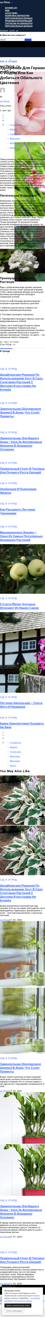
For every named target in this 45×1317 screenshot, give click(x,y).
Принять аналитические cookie (18, 1305)
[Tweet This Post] (25, 735)
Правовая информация (18, 21)
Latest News (11, 13)
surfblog (5, 101)
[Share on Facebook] (25, 732)
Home (7, 10)
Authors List (11, 8)
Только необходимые (14, 1311)
